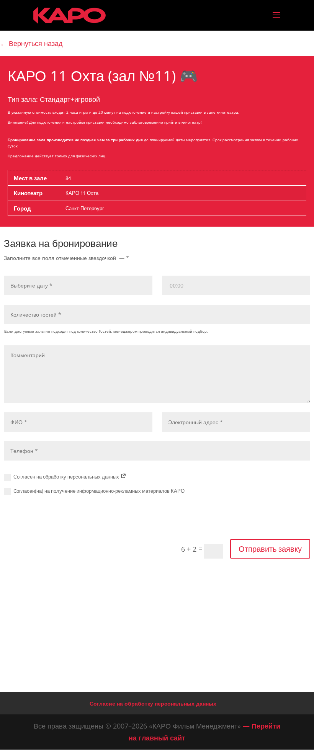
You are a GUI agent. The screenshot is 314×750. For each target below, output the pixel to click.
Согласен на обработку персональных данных (66, 476)
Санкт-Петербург (84, 208)
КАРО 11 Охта (81, 193)
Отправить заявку (270, 549)
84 (68, 178)
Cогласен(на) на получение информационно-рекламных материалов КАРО (99, 490)
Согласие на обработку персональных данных (153, 703)
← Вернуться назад (31, 43)
